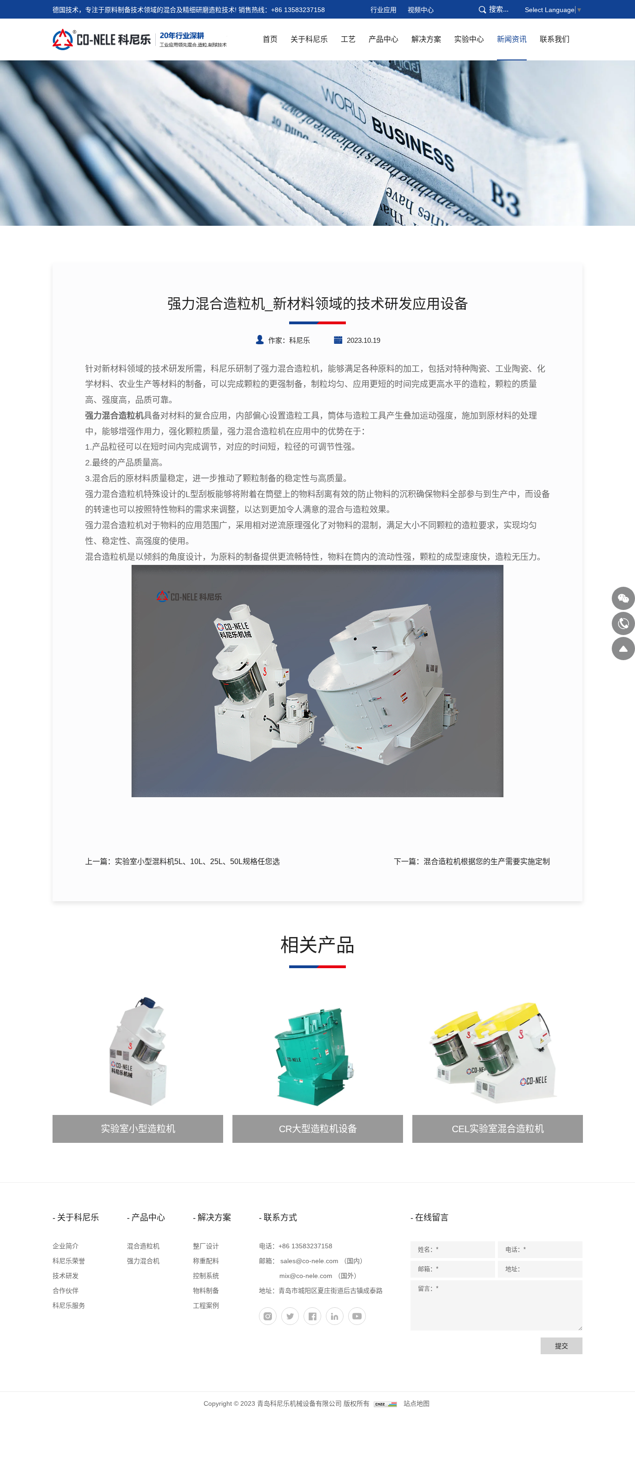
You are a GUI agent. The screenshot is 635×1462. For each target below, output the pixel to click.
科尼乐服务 (69, 1305)
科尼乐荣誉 (69, 1261)
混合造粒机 (143, 1246)
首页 (270, 39)
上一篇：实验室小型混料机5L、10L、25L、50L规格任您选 (182, 861)
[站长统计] (385, 1403)
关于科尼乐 (309, 39)
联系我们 (554, 39)
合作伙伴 (66, 1290)
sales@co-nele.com (309, 1261)
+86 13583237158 (298, 9)
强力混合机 (143, 1261)
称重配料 (206, 1261)
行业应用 (383, 9)
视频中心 (421, 9)
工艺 (348, 39)
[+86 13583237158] (623, 623)
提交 (561, 1346)
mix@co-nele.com (305, 1275)
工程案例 (206, 1305)
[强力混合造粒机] (317, 681)
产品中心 (383, 39)
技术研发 (66, 1275)
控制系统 (206, 1275)
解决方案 (426, 39)
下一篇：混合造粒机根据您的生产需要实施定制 (472, 861)
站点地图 (416, 1403)
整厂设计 (206, 1246)
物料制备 (206, 1290)
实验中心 (469, 39)
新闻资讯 (512, 39)
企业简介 (66, 1246)
